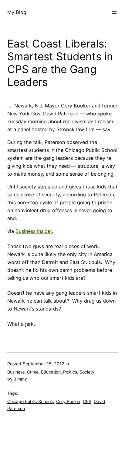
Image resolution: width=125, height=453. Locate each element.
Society (86, 371)
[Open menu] (114, 12)
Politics (70, 371)
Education (51, 371)
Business (16, 371)
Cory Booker (68, 401)
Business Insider (33, 231)
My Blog (16, 12)
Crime (33, 371)
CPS (87, 401)
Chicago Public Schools (30, 401)
